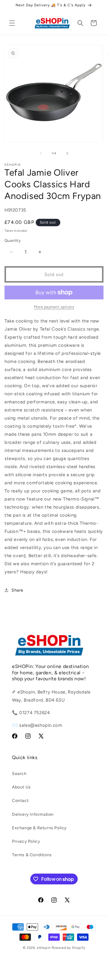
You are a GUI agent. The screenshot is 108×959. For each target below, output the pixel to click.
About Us (21, 787)
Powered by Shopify (69, 948)
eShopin (44, 948)
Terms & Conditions (32, 854)
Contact (20, 800)
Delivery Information (33, 814)
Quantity (12, 240)
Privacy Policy (26, 841)
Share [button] (17, 590)
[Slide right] (67, 153)
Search (19, 773)
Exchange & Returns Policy (39, 827)
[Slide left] (40, 153)
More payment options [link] (54, 307)
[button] (12, 23)
